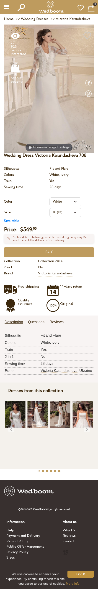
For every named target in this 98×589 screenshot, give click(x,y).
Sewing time (13, 187)
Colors (9, 175)
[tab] (15, 322)
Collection (12, 261)
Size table (11, 221)
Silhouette (12, 169)
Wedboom (41, 509)
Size (7, 212)
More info (73, 583)
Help (10, 530)
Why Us (69, 530)
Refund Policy (17, 541)
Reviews (69, 535)
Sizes (10, 557)
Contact (69, 541)
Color (8, 201)
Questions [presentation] (36, 322)
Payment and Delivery (23, 535)
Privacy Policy (17, 552)
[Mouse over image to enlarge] (49, 88)
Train (8, 181)
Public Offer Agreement (25, 546)
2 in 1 (8, 267)
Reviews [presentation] (56, 322)
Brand (8, 273)
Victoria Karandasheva (55, 273)
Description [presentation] (14, 322)
